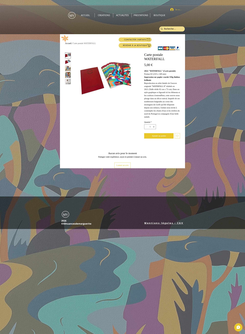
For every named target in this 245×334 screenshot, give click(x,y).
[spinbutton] (150, 127)
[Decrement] (146, 127)
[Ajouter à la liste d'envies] (177, 136)
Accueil (68, 43)
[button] (163, 223)
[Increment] (154, 127)
